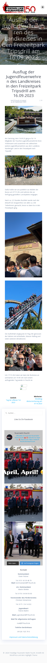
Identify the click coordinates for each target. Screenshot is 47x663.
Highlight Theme (31, 655)
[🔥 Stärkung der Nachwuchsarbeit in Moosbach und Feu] (23, 502)
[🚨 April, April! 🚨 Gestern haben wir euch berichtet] (23, 464)
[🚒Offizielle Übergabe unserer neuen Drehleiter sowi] (23, 540)
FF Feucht (16, 100)
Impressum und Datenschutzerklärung (23, 637)
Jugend (24, 100)
